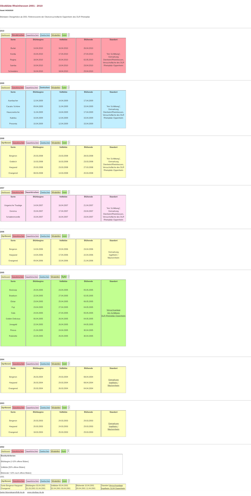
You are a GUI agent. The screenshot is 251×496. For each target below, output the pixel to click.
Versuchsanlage (116, 485)
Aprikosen (5, 35)
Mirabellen (56, 35)
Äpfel (64, 35)
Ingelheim (105, 488)
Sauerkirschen (32, 35)
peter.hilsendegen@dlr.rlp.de (13, 492)
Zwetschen (45, 35)
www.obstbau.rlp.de (35, 492)
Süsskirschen (18, 88)
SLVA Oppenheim (117, 488)
